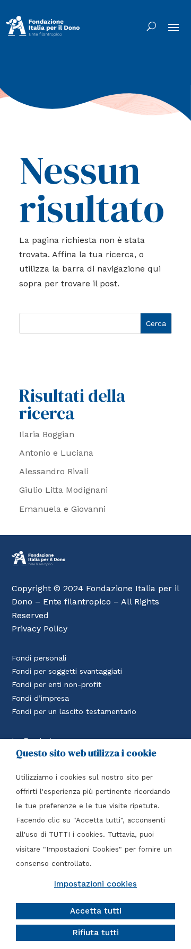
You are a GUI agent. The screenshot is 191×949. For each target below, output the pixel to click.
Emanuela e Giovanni (62, 509)
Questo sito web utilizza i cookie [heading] (86, 753)
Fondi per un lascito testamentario (74, 711)
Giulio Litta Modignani (63, 490)
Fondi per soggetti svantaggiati (67, 671)
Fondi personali (39, 658)
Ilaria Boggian (46, 434)
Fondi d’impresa (40, 698)
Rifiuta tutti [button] (96, 932)
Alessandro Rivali (54, 471)
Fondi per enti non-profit (56, 684)
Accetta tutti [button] (95, 911)
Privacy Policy (39, 628)
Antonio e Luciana (56, 453)
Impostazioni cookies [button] (95, 884)
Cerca (156, 323)
